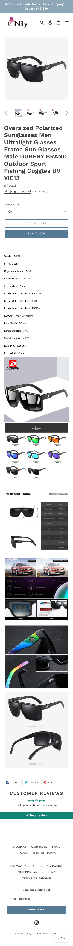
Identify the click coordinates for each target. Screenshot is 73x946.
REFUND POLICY (51, 866)
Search (23, 853)
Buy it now (36, 233)
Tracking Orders (44, 853)
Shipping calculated (17, 191)
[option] (19, 112)
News (56, 846)
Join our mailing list (36, 890)
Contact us (39, 846)
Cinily (28, 933)
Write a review (36, 815)
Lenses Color (13, 204)
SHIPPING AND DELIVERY (36, 872)
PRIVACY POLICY (22, 866)
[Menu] (67, 22)
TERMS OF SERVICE (36, 878)
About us (20, 846)
